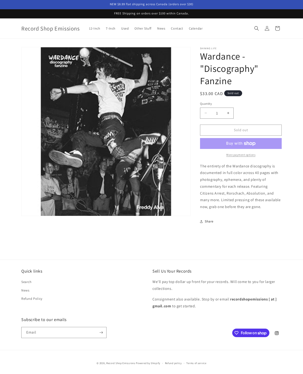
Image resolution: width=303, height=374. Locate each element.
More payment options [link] (240, 155)
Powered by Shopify (148, 363)
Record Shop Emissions (120, 363)
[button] (256, 28)
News (25, 290)
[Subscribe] (101, 332)
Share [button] (209, 221)
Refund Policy (31, 298)
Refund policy (173, 363)
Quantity (206, 104)
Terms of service (196, 363)
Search (26, 282)
